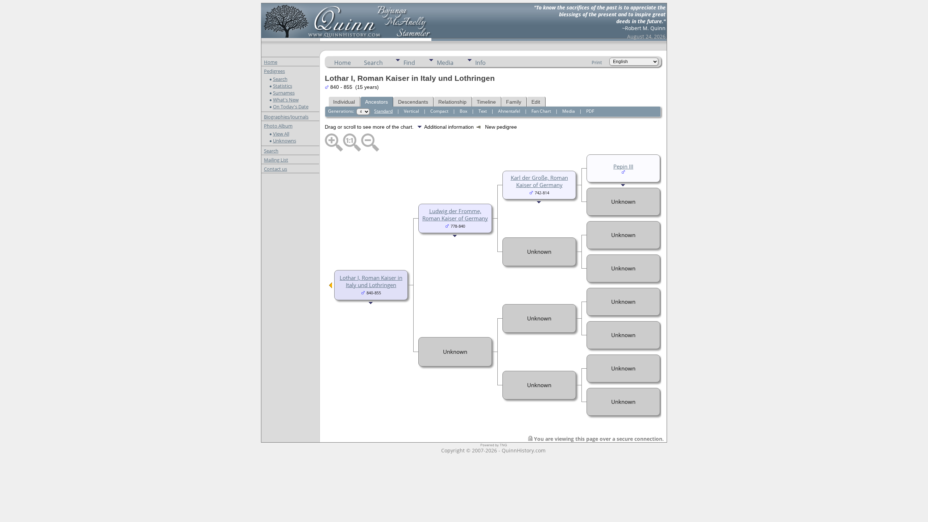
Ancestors (376, 102)
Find (409, 63)
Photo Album (278, 126)
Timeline (486, 102)
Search (280, 79)
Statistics (282, 86)
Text (482, 111)
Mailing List (276, 160)
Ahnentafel (509, 111)
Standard (383, 111)
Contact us (275, 169)
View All (281, 133)
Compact (439, 111)
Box (463, 111)
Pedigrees (274, 71)
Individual (344, 102)
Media (445, 63)
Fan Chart (541, 111)
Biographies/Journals (286, 116)
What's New (286, 99)
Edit (535, 102)
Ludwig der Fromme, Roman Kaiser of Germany (455, 214)
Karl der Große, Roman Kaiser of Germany (539, 181)
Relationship (452, 102)
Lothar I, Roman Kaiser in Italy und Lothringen (371, 281)
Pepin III (623, 166)
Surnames (284, 93)
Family (513, 102)
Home (270, 62)
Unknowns (284, 140)
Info (480, 63)
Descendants (413, 102)
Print (597, 62)
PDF (590, 111)
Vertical (411, 111)
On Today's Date (290, 106)
